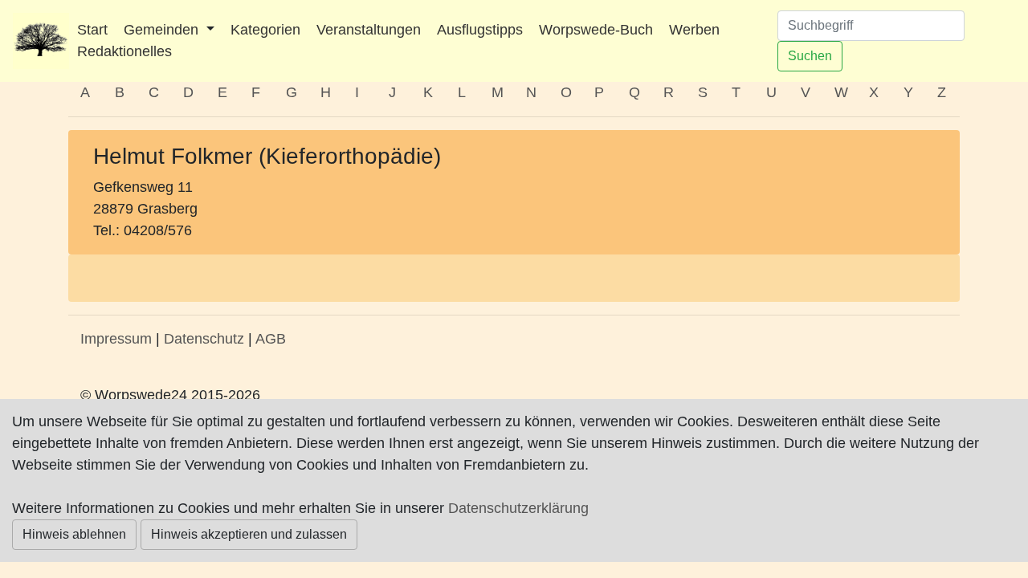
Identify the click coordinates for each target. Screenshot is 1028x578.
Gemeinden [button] (163, 30)
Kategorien (265, 30)
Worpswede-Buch (596, 30)
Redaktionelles (124, 51)
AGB (270, 339)
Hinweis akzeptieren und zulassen (249, 534)
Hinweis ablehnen (74, 534)
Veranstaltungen (368, 30)
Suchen (810, 56)
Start (92, 30)
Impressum (116, 339)
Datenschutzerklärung (518, 508)
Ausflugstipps (480, 30)
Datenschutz (204, 339)
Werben (694, 30)
